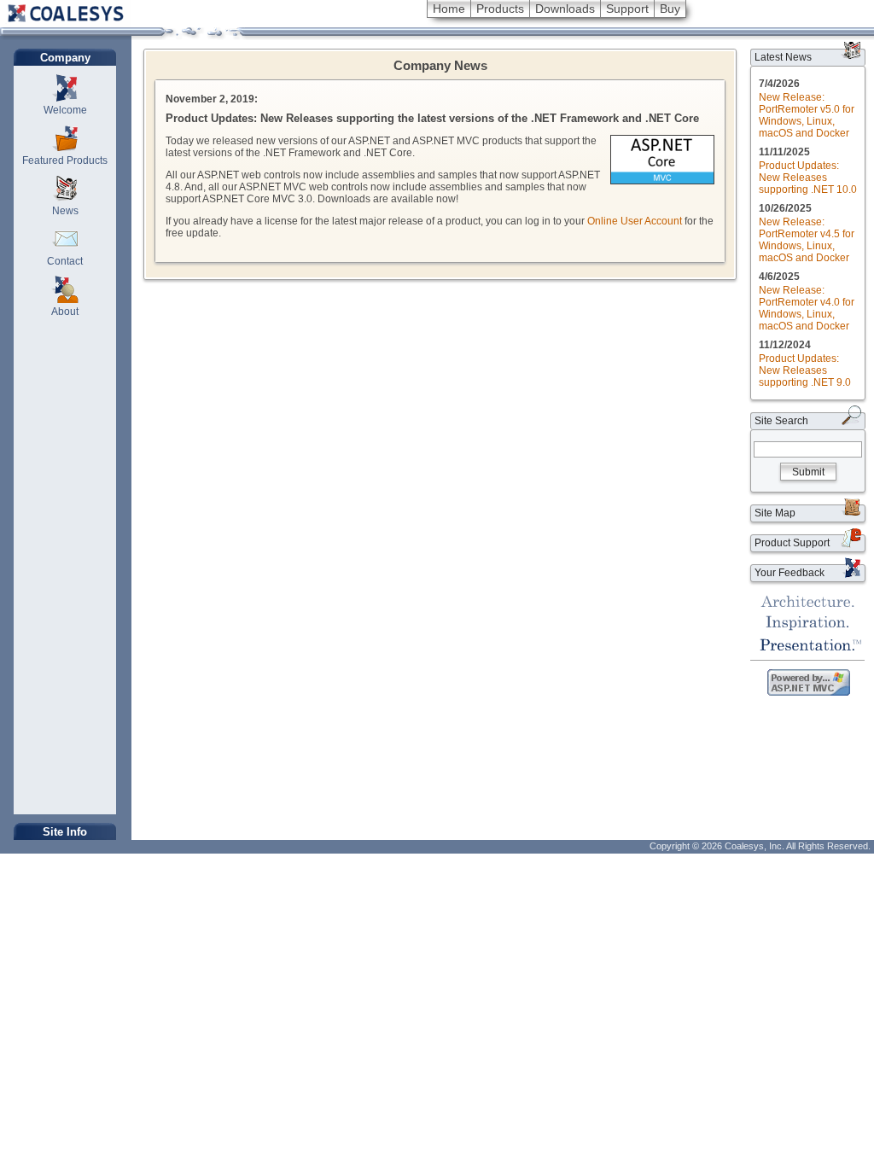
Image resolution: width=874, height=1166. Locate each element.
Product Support (792, 543)
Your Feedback (789, 573)
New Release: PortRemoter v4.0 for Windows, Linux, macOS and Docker (806, 308)
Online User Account (634, 221)
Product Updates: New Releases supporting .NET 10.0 (808, 177)
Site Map (775, 513)
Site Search (781, 421)
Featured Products (65, 160)
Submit (808, 472)
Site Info (65, 831)
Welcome (65, 110)
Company (65, 57)
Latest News (783, 57)
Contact (65, 261)
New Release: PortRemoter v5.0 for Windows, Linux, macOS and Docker (806, 115)
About (65, 312)
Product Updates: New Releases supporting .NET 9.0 (805, 370)
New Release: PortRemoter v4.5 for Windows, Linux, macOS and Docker (806, 240)
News (65, 211)
